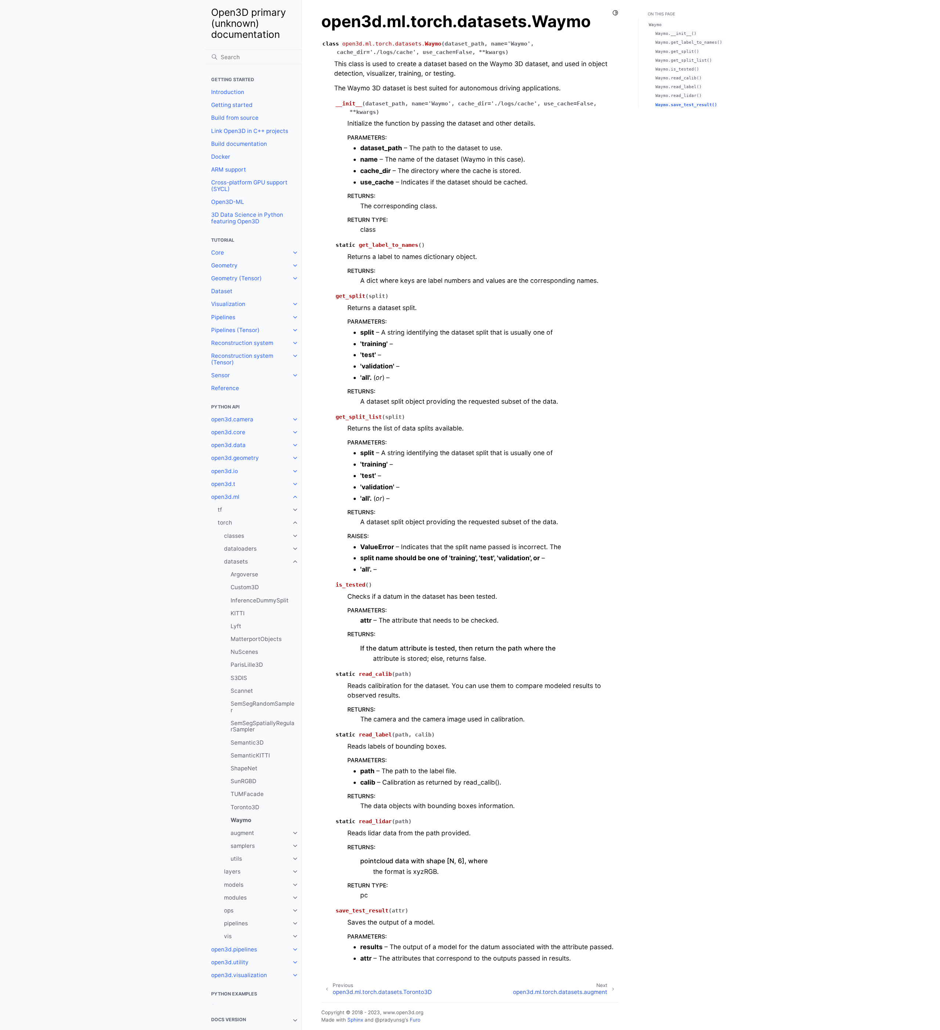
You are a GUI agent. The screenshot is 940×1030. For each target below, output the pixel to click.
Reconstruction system (242, 342)
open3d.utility (230, 962)
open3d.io (224, 471)
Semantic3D (247, 742)
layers (232, 871)
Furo (415, 1020)
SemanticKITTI (250, 755)
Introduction (227, 92)
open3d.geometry (235, 457)
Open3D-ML (227, 201)
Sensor (220, 375)
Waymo (241, 820)
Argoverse (244, 574)
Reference (225, 388)
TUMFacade (247, 793)
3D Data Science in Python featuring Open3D (247, 218)
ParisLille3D (247, 664)
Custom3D (245, 587)
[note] (253, 1020)
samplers (243, 845)
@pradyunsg (390, 1020)
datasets (236, 561)
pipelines (236, 923)
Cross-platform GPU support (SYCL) (249, 185)
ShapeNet (244, 768)
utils (236, 858)
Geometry (224, 265)
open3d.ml (225, 496)
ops (229, 910)
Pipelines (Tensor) (235, 330)
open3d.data (228, 445)
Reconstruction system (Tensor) (242, 359)
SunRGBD (243, 781)
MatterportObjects (256, 638)
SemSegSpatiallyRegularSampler (262, 726)
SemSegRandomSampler (262, 707)
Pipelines (223, 317)
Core (217, 252)
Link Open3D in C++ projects (249, 130)
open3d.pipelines (234, 949)
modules (235, 897)
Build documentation (239, 143)
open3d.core (228, 432)
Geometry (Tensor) (236, 278)
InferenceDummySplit (260, 600)
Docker (220, 156)
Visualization (228, 303)
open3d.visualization (239, 975)
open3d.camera (232, 419)
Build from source (234, 117)
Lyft (236, 626)
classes (234, 535)
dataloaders (240, 548)
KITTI (238, 613)
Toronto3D (245, 807)
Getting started (232, 104)
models (233, 884)
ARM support (228, 169)
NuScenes (244, 651)
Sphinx (355, 1020)
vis (228, 936)
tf (220, 509)
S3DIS (239, 677)
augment (242, 832)
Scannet (242, 690)
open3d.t (223, 483)
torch (225, 522)
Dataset (221, 291)
